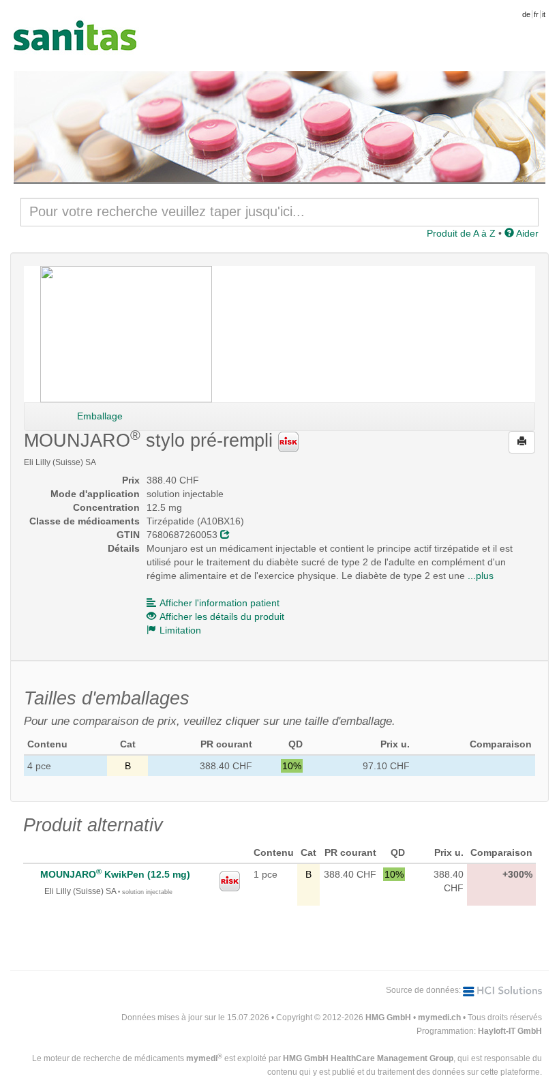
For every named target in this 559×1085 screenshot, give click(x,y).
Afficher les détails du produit (222, 616)
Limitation (180, 630)
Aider (526, 233)
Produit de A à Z (461, 233)
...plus (481, 575)
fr (536, 14)
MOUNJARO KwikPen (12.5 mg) (115, 874)
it (543, 14)
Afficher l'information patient (220, 602)
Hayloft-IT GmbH (510, 1031)
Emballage (100, 416)
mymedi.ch (439, 1017)
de (526, 14)
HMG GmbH (388, 1017)
